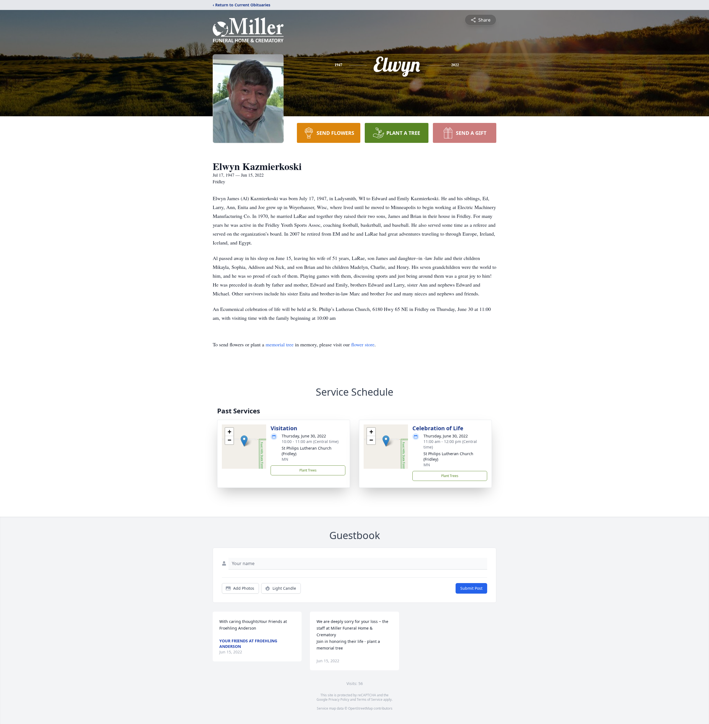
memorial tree (280, 344)
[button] (244, 441)
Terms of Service (369, 699)
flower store (362, 344)
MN (285, 459)
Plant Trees (308, 470)
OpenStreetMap (360, 708)
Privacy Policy (338, 699)
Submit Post (471, 588)
